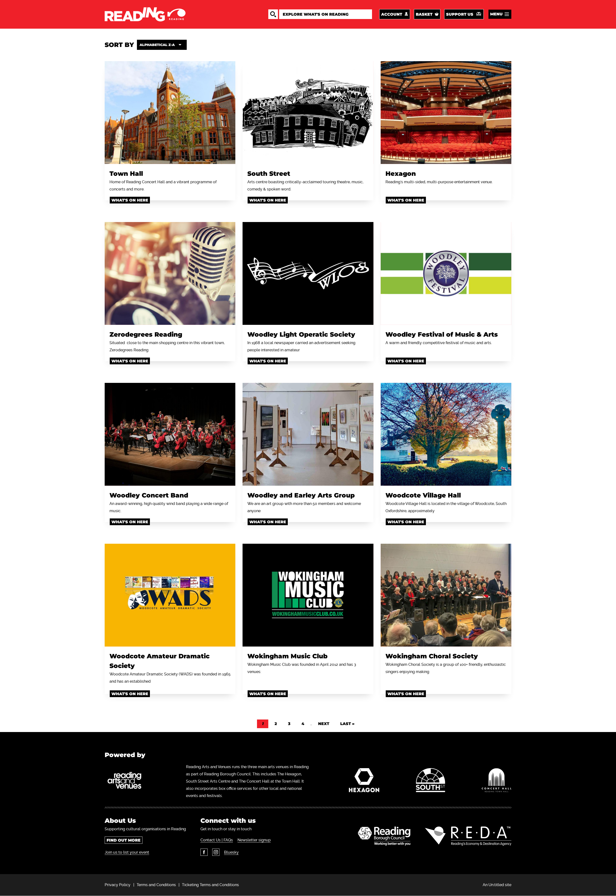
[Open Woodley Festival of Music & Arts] (446, 273)
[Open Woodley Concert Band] (170, 434)
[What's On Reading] (145, 14)
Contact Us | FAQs (216, 840)
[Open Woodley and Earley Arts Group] (308, 434)
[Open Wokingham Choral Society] (446, 595)
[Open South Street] (308, 112)
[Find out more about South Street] (430, 781)
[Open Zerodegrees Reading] (170, 273)
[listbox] (162, 44)
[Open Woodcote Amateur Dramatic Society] (170, 595)
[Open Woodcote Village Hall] (446, 434)
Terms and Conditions (156, 885)
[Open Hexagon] (446, 112)
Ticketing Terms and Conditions (210, 885)
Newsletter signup (254, 840)
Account (391, 14)
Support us (459, 14)
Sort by (119, 45)
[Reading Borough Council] (384, 836)
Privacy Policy (117, 885)
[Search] (273, 14)
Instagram (215, 852)
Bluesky (231, 852)
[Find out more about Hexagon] (364, 781)
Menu (496, 14)
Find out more (124, 840)
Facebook (204, 852)
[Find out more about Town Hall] (496, 781)
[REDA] (468, 836)
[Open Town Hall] (170, 112)
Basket (424, 14)
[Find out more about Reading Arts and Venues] (127, 781)
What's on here (129, 200)
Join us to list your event (127, 852)
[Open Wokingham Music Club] (308, 595)
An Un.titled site (497, 885)
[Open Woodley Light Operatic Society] (308, 273)
